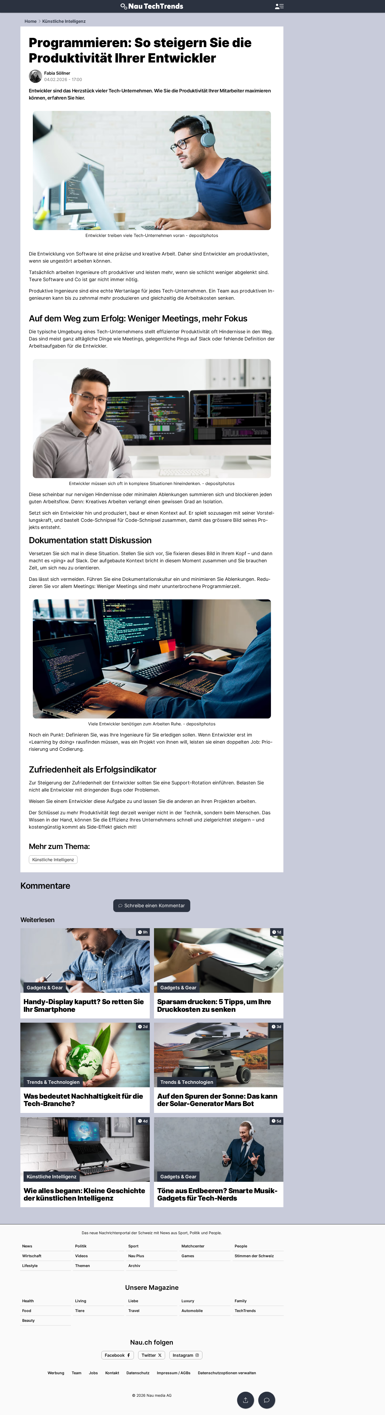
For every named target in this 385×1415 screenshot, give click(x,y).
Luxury (188, 1301)
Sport (133, 1246)
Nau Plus (136, 1256)
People (241, 1246)
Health (28, 1301)
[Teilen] (245, 1400)
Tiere (79, 1310)
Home (31, 21)
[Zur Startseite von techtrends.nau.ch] (151, 6)
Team (76, 1373)
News (27, 1246)
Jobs (93, 1373)
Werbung (56, 1373)
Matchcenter (193, 1246)
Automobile (192, 1310)
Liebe (133, 1301)
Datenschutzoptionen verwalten (227, 1373)
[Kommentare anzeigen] (266, 1400)
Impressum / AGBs (174, 1373)
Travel (133, 1310)
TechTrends (245, 1310)
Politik (81, 1246)
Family (241, 1301)
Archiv (134, 1265)
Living (80, 1301)
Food (26, 1310)
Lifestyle (30, 1265)
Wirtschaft (31, 1256)
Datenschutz (138, 1373)
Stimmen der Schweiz (254, 1256)
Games (188, 1256)
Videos (81, 1256)
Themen (82, 1265)
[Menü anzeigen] (279, 6)
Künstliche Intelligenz (64, 21)
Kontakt (112, 1373)
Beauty (28, 1320)
